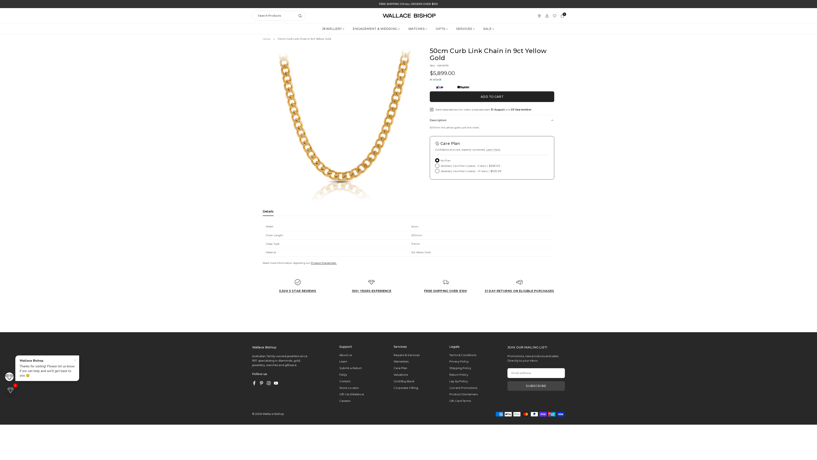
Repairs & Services (407, 355)
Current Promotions (463, 388)
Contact (345, 381)
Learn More (493, 149)
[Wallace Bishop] (409, 15)
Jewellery (332, 29)
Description (438, 120)
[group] (341, 126)
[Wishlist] (554, 16)
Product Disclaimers (463, 394)
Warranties (401, 361)
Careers (345, 400)
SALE (487, 29)
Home (266, 38)
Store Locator (349, 388)
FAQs (343, 374)
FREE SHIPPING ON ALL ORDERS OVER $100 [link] (408, 4)
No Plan (446, 160)
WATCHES (416, 29)
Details (268, 211)
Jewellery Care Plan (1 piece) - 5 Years (470, 165)
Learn (343, 361)
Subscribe (536, 386)
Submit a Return (350, 368)
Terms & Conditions (462, 355)
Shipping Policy (460, 368)
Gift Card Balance (351, 394)
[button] (410, 126)
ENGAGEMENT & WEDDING (375, 29)
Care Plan (400, 368)
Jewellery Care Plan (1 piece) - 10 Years (471, 171)
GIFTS (440, 29)
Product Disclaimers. (324, 262)
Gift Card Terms (460, 400)
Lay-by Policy (458, 381)
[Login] (547, 16)
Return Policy (458, 374)
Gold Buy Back (404, 381)
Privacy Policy (459, 361)
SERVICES (464, 29)
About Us (345, 355)
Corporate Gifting (406, 388)
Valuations (401, 374)
